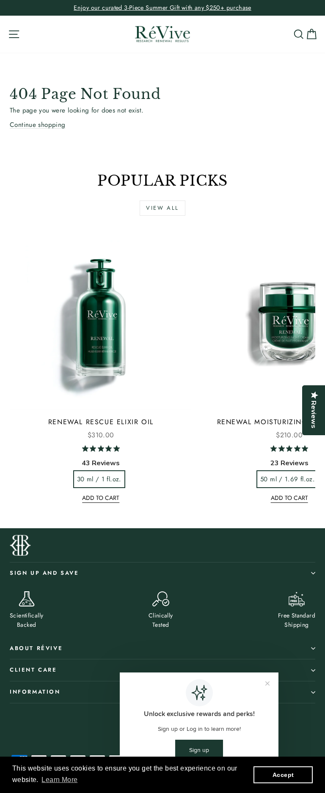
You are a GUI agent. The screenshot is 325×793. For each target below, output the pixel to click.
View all (162, 208)
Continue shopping (38, 124)
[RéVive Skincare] (162, 34)
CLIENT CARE (33, 670)
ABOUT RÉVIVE (36, 648)
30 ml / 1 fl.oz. (99, 479)
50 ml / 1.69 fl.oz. (287, 479)
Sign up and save (44, 573)
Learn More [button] (59, 779)
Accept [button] (283, 774)
